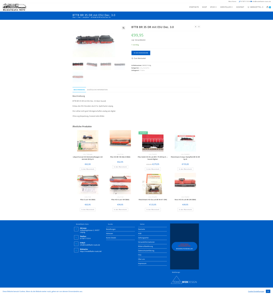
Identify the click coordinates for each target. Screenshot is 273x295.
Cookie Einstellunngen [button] (256, 291)
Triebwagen (89, 154)
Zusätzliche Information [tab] (97, 90)
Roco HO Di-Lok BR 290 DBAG (185, 200)
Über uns (141, 259)
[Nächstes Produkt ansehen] (198, 26)
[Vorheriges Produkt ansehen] (195, 26)
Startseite (141, 229)
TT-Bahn (142, 70)
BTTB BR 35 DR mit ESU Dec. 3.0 (100, 17)
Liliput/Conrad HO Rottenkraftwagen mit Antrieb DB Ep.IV (88, 158)
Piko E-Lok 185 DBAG (87, 200)
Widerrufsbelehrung (145, 246)
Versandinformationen (146, 242)
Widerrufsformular (184, 246)
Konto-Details (111, 238)
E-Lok (121, 154)
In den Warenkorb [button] (87, 169)
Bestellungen (111, 229)
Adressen (109, 233)
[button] (123, 28)
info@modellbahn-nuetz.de (261, 1)
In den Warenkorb (141, 53)
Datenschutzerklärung (146, 250)
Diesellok (154, 154)
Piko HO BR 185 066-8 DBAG (120, 157)
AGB (139, 233)
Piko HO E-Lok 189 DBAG (120, 200)
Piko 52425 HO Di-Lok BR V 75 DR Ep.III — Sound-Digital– (153, 158)
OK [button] (268, 291)
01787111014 (245, 1)
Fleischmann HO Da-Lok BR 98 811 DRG (153, 200)
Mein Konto (232, 1)
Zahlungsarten (143, 238)
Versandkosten (140, 40)
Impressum (142, 263)
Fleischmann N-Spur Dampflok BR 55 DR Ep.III (185, 158)
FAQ (139, 255)
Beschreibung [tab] (79, 90)
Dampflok (146, 68)
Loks (140, 68)
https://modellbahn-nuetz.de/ (91, 251)
